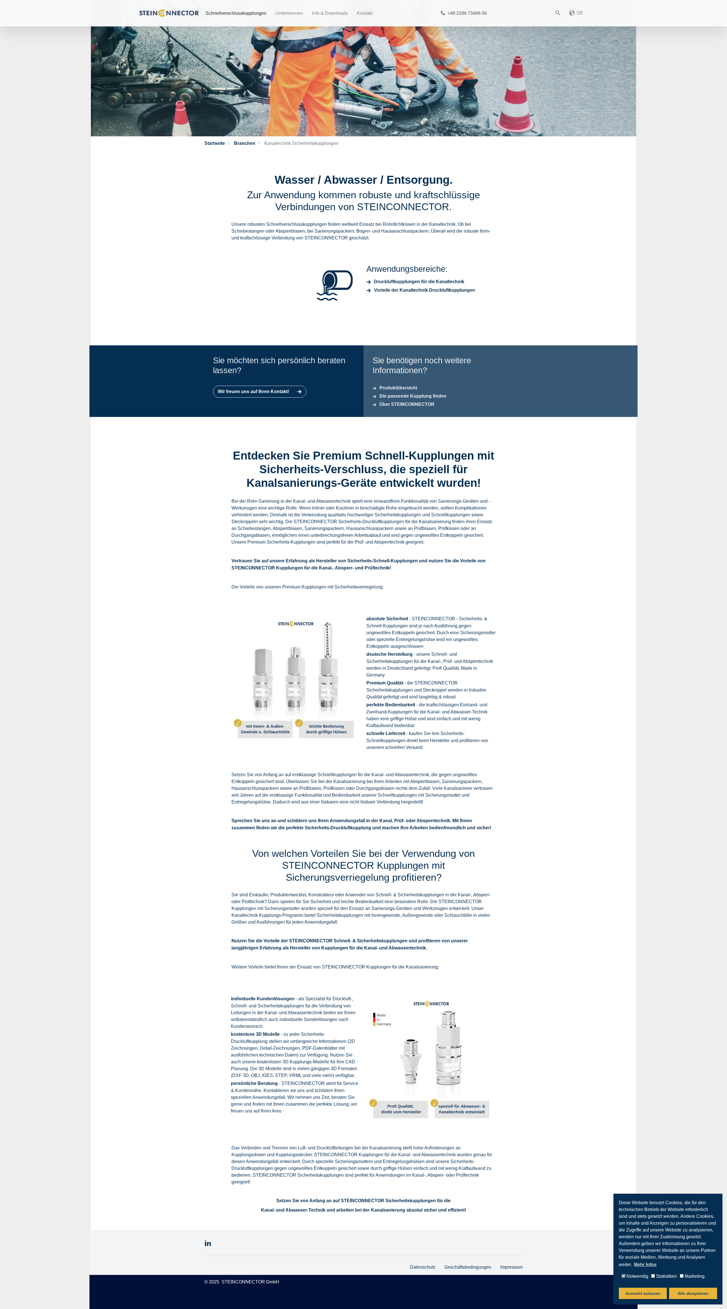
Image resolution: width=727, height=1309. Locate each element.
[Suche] (557, 13)
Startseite (214, 143)
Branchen (244, 143)
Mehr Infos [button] (645, 1264)
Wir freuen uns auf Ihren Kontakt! (254, 391)
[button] (576, 13)
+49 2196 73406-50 (466, 13)
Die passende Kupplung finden (412, 396)
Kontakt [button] (364, 13)
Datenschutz (422, 1267)
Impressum (511, 1267)
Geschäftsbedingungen (467, 1267)
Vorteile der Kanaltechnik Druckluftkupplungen (424, 290)
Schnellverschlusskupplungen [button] (236, 13)
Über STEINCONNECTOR (406, 404)
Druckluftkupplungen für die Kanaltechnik (419, 281)
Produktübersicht (398, 388)
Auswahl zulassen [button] (643, 1293)
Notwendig (636, 1276)
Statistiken (666, 1276)
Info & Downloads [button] (330, 13)
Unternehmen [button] (289, 13)
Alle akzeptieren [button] (693, 1293)
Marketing (694, 1276)
